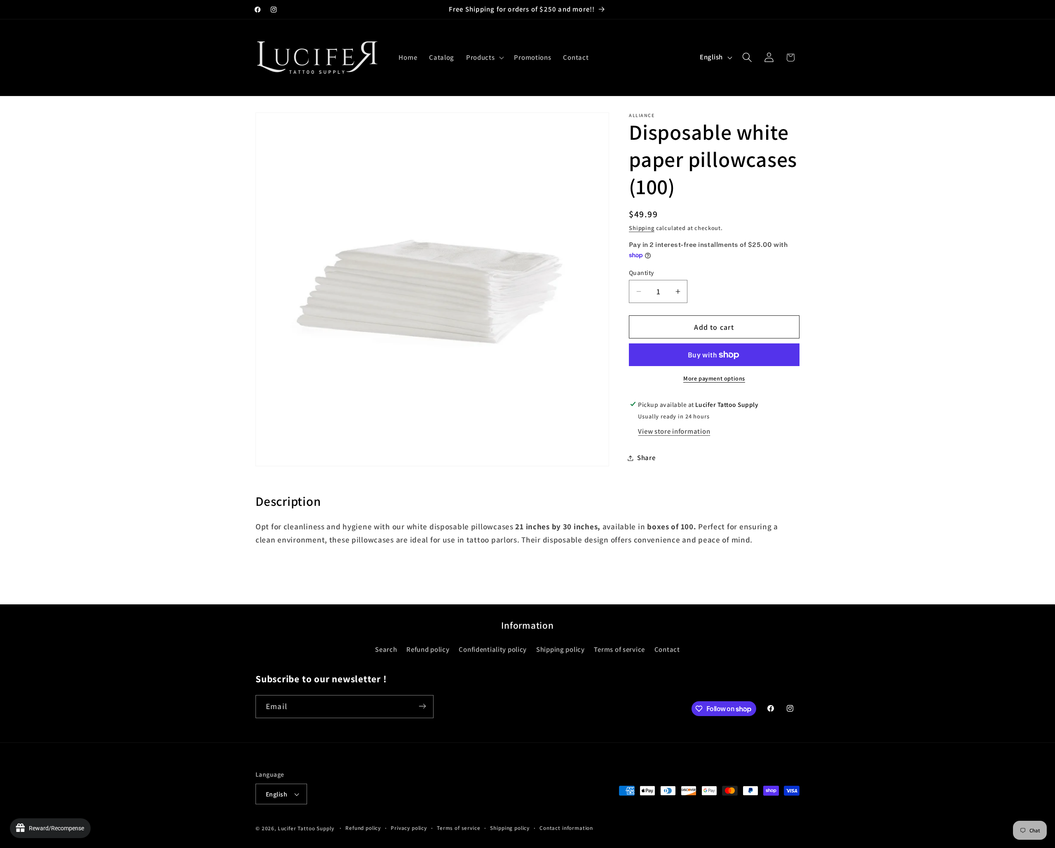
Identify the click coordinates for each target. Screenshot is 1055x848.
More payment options (714, 378)
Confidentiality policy (493, 649)
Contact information (566, 828)
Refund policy (427, 649)
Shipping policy (560, 649)
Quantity (641, 272)
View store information (674, 431)
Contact (667, 649)
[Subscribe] (422, 706)
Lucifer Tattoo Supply (306, 828)
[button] (484, 57)
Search (386, 649)
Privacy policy (409, 828)
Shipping (641, 228)
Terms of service (619, 649)
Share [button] (646, 457)
